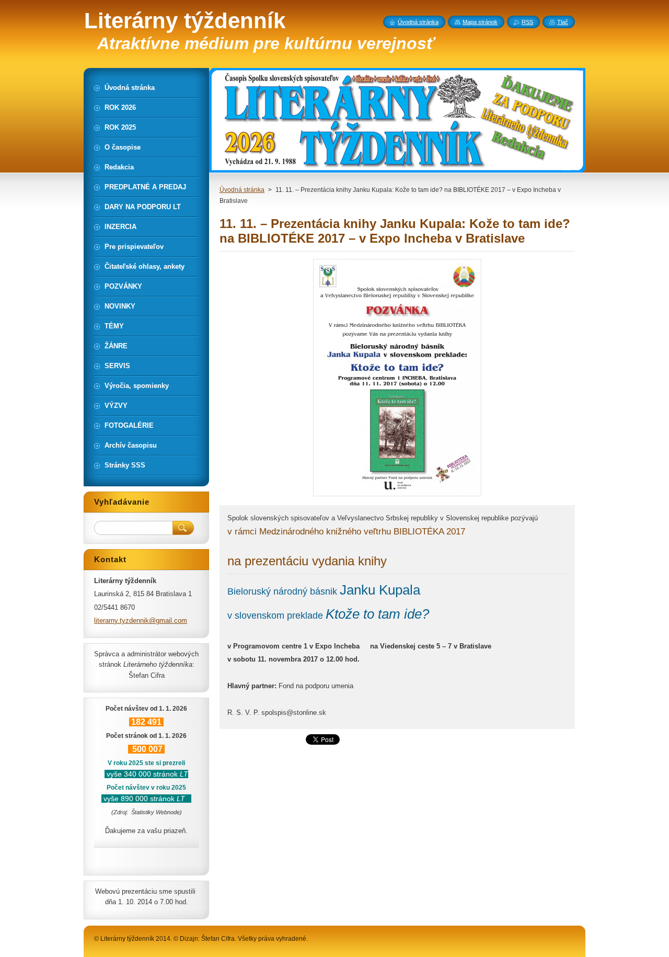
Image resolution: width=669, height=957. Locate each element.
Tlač (562, 22)
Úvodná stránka (242, 190)
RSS (527, 22)
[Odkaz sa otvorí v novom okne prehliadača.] (397, 496)
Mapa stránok (480, 22)
